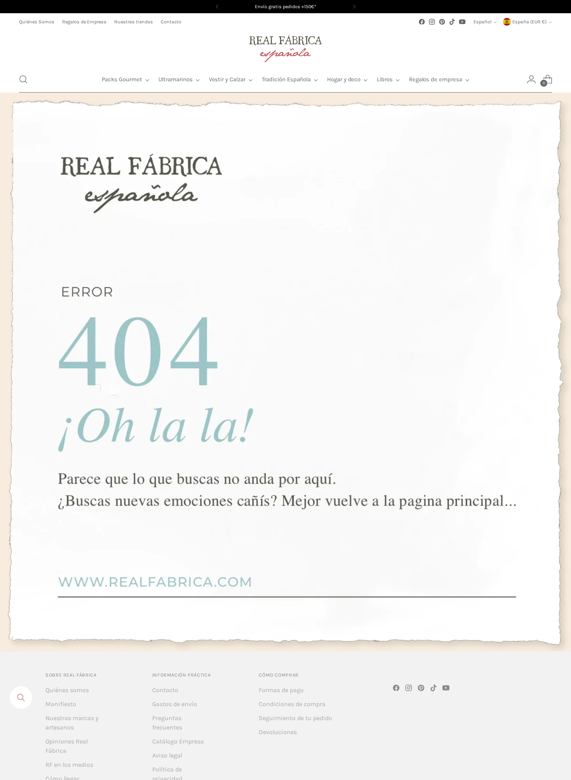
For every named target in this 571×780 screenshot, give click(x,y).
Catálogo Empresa (178, 741)
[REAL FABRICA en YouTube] (462, 21)
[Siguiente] (354, 6)
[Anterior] (217, 6)
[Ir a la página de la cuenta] (531, 79)
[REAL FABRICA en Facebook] (421, 21)
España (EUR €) (529, 21)
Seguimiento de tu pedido (295, 718)
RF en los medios (69, 764)
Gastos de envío (174, 704)
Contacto (165, 690)
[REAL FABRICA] (285, 46)
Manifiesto (60, 704)
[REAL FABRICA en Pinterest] (442, 21)
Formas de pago (281, 690)
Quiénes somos (67, 690)
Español (482, 21)
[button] (23, 79)
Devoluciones (278, 732)
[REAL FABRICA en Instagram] (431, 21)
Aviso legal (167, 755)
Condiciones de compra (292, 704)
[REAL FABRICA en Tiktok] (452, 21)
